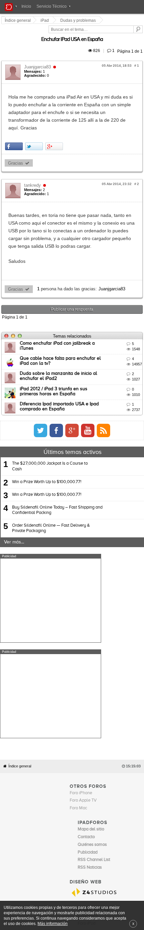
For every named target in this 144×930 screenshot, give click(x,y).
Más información (53, 923)
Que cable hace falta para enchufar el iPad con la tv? (77, 320)
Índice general (19, 632)
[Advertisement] (50, 562)
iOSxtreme (88, 782)
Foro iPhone (81, 659)
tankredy (33, 162)
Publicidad (97, 803)
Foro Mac (78, 674)
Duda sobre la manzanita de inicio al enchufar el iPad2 (79, 335)
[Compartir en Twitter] (35, 123)
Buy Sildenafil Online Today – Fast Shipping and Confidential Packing (57, 471)
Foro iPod (86, 789)
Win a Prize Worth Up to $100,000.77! (46, 443)
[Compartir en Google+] (55, 123)
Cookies (61, 803)
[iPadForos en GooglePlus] (125, 392)
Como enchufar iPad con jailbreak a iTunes (66, 304)
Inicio (26, 6)
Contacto (78, 803)
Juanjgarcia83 (38, 59)
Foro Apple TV (83, 666)
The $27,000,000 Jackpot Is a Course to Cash (50, 428)
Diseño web (117, 803)
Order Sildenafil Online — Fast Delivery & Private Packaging (51, 490)
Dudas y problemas (79, 20)
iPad (46, 20)
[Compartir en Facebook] (15, 123)
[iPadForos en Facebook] (109, 392)
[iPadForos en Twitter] (93, 392)
